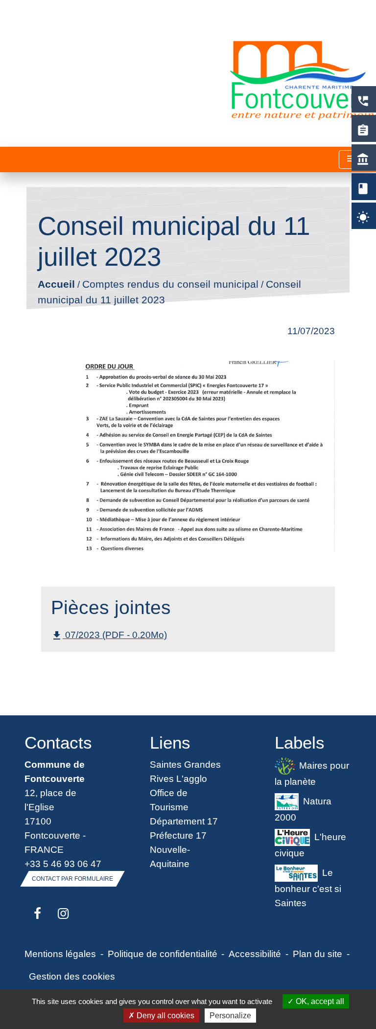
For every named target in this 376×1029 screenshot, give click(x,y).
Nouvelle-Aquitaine (170, 856)
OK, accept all (319, 1001)
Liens (170, 742)
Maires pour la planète (312, 773)
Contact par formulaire (72, 878)
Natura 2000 (303, 809)
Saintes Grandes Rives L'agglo (185, 771)
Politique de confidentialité (162, 953)
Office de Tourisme (169, 799)
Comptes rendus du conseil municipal (170, 284)
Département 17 (184, 821)
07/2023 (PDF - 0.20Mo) (109, 635)
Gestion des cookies (72, 976)
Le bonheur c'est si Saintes (308, 887)
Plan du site (317, 953)
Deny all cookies (164, 1015)
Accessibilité (255, 953)
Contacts (58, 742)
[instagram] (63, 914)
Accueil (55, 284)
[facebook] (37, 914)
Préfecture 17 (178, 835)
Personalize (230, 1015)
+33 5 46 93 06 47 (62, 863)
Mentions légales (60, 953)
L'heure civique (310, 844)
